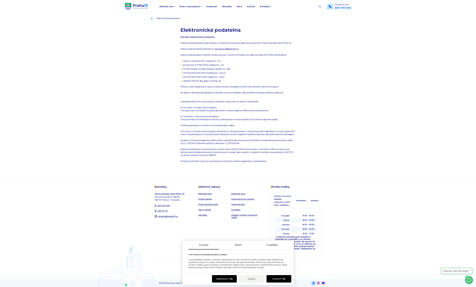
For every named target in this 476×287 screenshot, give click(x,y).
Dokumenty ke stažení (242, 199)
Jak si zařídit (204, 210)
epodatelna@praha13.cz (227, 49)
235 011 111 (162, 211)
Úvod (152, 18)
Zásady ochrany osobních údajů (244, 216)
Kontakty (265, 6)
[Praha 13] (136, 6)
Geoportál (211, 6)
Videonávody (238, 204)
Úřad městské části (208, 204)
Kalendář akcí (238, 194)
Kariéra (251, 6)
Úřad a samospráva (189, 6)
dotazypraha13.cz (168, 216)
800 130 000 (343, 7)
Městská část (167, 6)
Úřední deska (205, 199)
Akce (239, 6)
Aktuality (227, 6)
